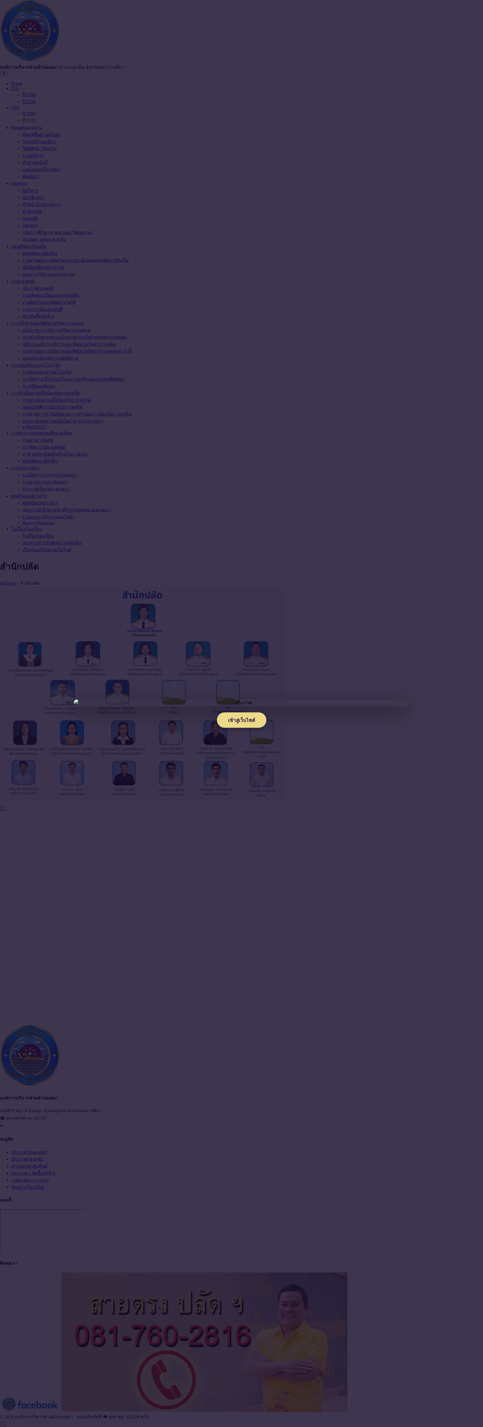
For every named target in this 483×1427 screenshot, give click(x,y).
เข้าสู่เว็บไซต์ (241, 720)
